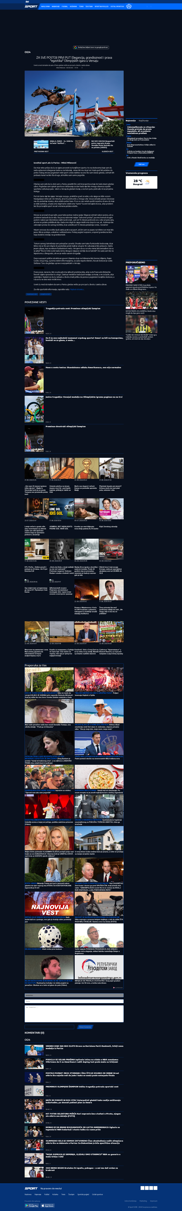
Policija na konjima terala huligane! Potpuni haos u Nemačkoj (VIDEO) (140, 152)
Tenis (81, 6)
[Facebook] (142, 1188)
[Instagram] (147, 1188)
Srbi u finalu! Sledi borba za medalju (141, 158)
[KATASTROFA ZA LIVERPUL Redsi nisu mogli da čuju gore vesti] (141, 300)
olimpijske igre (32, 294)
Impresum (153, 1201)
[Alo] (27, 2)
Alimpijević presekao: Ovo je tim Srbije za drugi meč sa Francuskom (142, 139)
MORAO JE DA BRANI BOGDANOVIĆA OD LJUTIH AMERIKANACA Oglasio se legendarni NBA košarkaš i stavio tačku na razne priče (83, 1128)
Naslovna (45, 6)
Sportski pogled (101, 6)
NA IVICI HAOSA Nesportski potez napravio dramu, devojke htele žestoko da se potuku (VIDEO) (103, 144)
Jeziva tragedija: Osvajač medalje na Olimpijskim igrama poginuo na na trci (84, 397)
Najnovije (56, 6)
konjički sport (45, 294)
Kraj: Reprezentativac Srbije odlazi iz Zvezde (141, 145)
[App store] (47, 1205)
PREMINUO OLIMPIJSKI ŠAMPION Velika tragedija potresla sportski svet (82, 1086)
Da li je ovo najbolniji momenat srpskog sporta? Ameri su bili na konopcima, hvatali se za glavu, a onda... (84, 339)
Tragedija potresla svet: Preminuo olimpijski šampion (73, 308)
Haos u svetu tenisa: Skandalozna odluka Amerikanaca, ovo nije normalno (83, 367)
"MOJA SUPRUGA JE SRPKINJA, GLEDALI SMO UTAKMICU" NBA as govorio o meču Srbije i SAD (83, 1155)
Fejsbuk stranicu (77, 289)
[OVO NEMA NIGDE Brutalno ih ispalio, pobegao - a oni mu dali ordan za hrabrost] (34, 1172)
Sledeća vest (107, 151)
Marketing (143, 1201)
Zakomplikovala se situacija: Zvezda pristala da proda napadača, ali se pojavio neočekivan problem (141, 130)
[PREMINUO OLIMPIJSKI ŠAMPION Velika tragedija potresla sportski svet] (34, 1091)
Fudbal (65, 6)
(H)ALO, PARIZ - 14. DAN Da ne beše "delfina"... (61, 142)
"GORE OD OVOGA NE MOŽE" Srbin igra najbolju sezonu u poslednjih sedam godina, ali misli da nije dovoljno (141, 337)
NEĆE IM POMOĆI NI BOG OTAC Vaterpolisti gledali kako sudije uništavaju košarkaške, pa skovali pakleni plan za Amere (83, 1101)
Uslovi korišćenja (130, 1201)
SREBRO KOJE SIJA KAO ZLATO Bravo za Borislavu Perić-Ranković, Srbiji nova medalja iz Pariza (84, 1047)
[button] (85, 67)
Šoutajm (89, 6)
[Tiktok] (155, 1188)
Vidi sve (142, 164)
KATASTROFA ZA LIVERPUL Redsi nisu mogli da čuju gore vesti (140, 312)
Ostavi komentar (85, 1027)
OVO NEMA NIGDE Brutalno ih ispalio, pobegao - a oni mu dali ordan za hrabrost (82, 1169)
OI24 (28, 52)
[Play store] (32, 1205)
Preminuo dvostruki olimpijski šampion (66, 426)
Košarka (73, 6)
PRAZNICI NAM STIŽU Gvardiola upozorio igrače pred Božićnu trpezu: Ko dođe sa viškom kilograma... (141, 287)
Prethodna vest (41, 151)
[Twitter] (151, 1188)
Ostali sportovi (117, 6)
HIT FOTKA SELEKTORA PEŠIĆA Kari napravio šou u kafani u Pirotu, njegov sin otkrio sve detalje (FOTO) (83, 1114)
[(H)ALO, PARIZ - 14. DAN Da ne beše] (41, 144)
